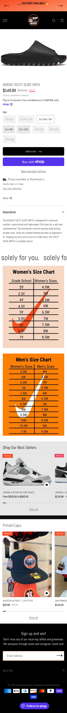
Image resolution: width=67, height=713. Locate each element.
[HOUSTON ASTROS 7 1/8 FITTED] (27, 564)
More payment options (33, 171)
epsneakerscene (24, 685)
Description (9, 212)
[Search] (54, 20)
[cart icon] (62, 20)
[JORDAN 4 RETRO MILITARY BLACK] (27, 471)
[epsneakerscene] (33, 20)
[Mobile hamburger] (5, 20)
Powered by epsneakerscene (46, 685)
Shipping (6, 95)
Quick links (8, 670)
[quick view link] (47, 485)
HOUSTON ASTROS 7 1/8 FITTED (18, 600)
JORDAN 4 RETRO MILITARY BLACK (18, 492)
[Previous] (7, 6)
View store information (12, 188)
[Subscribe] (59, 656)
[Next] (60, 6)
